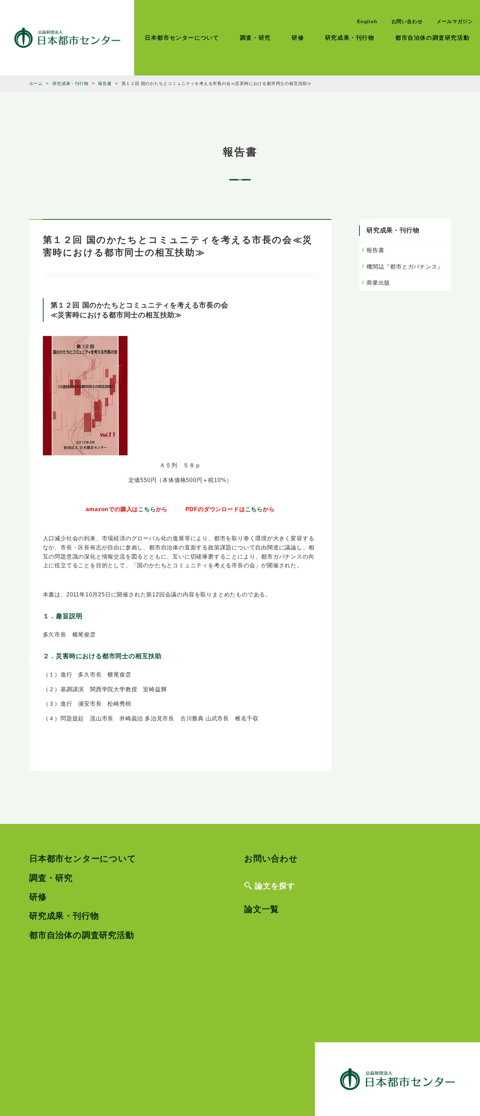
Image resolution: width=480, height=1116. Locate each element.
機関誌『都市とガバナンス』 (405, 267)
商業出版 (378, 283)
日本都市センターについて (182, 38)
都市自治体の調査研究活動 (432, 38)
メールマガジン (454, 21)
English (367, 21)
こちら (147, 509)
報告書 (375, 250)
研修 (298, 38)
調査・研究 (255, 38)
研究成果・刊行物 (350, 38)
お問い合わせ (407, 21)
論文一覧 (261, 909)
